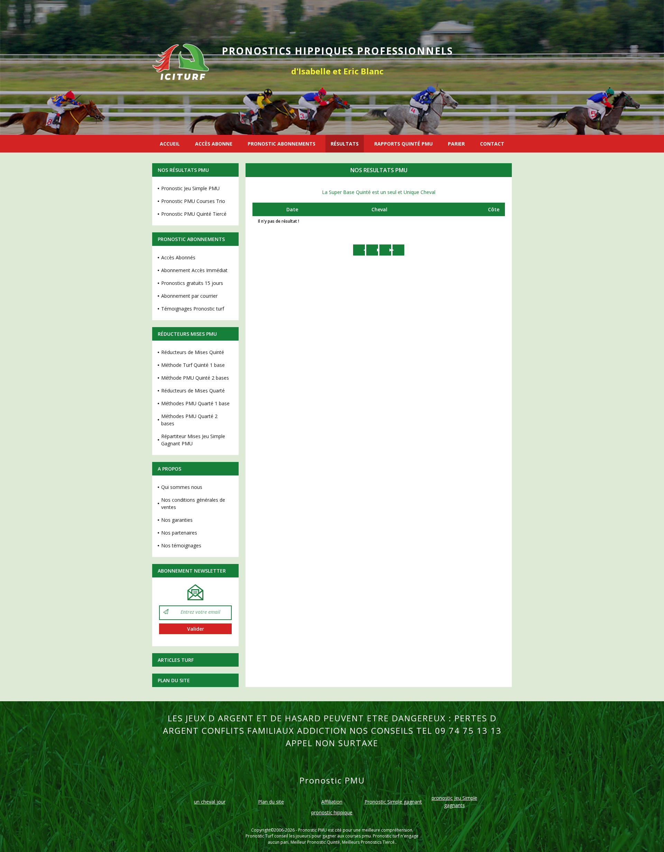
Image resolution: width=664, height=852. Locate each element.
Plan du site (174, 680)
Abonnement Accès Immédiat (194, 270)
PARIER (456, 143)
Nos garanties (177, 520)
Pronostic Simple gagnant (393, 801)
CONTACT (492, 143)
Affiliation (331, 801)
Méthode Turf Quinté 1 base (193, 365)
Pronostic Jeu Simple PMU (190, 188)
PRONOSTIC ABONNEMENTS (281, 143)
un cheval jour (209, 801)
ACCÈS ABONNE (213, 143)
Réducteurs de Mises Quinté (192, 352)
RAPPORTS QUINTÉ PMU (403, 143)
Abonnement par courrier (189, 296)
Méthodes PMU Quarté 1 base (195, 403)
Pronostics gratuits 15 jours (192, 283)
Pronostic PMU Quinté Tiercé (194, 214)
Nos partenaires (179, 532)
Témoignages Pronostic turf (192, 308)
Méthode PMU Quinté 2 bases (195, 377)
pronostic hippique (331, 812)
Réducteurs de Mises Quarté (193, 390)
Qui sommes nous (181, 487)
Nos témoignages (181, 545)
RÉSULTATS (345, 143)
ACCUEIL (170, 143)
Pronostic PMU (312, 830)
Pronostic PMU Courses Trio (193, 201)
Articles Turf (176, 660)
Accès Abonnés (178, 257)
